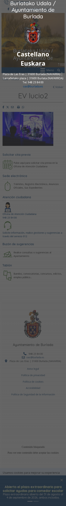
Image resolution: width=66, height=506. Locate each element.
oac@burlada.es (33, 86)
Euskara (33, 63)
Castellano (33, 54)
